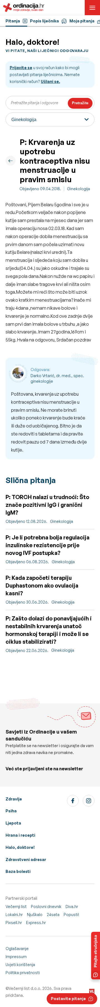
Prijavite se (21, 67)
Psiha (11, 810)
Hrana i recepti (20, 835)
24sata (53, 914)
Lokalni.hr (14, 914)
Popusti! (71, 914)
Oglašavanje (17, 948)
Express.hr (36, 922)
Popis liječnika (44, 21)
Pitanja (13, 21)
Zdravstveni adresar (26, 859)
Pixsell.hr (14, 922)
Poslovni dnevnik (46, 906)
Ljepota (13, 823)
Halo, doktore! (20, 847)
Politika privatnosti (23, 972)
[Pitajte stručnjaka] (95, 955)
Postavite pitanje (68, 998)
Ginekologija (78, 188)
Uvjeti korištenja (20, 964)
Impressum (16, 956)
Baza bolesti (18, 871)
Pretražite (80, 103)
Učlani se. (50, 81)
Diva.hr (72, 906)
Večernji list (16, 906)
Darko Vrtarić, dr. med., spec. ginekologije (57, 378)
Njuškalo (34, 914)
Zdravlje (14, 799)
